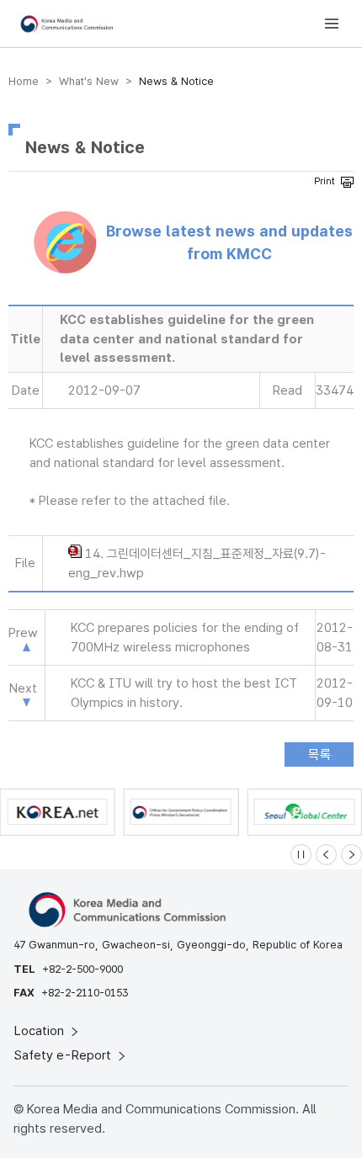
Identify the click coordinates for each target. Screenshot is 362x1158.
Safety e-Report (64, 1055)
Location (40, 1030)
